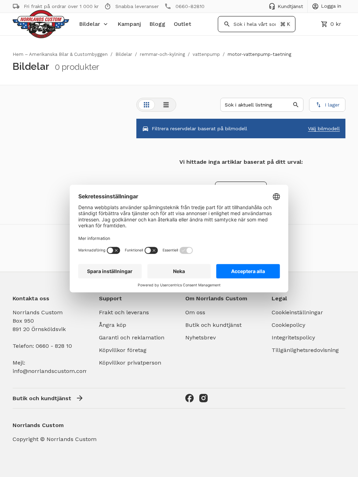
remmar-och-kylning (162, 54)
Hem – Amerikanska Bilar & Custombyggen (60, 54)
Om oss (195, 312)
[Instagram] (203, 398)
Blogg (157, 24)
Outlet (182, 24)
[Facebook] (189, 398)
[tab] (146, 105)
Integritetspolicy (293, 337)
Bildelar (89, 24)
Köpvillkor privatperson (130, 362)
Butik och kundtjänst (213, 325)
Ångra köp (112, 325)
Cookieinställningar (297, 312)
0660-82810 (190, 6)
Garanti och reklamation (131, 337)
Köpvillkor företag (122, 350)
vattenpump (206, 54)
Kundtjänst (290, 6)
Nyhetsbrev (200, 337)
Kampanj (129, 24)
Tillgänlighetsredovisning (305, 350)
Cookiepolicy (288, 325)
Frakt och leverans (124, 312)
